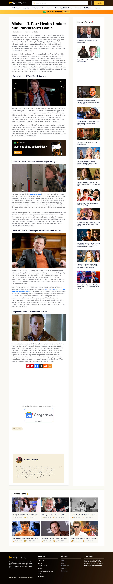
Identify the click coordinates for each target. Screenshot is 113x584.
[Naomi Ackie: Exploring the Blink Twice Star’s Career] (26, 528)
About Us (63, 568)
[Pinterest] (28, 366)
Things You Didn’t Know (63, 8)
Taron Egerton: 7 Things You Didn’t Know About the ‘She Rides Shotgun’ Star (88, 123)
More (97, 8)
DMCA (63, 563)
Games (77, 8)
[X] (41, 366)
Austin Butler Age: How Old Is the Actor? (84, 538)
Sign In (99, 3)
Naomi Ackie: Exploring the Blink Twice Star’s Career (29, 538)
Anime (49, 8)
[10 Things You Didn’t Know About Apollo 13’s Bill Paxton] (55, 528)
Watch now (66, 11)
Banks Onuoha (17, 32)
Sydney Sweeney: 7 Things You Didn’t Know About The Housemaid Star (88, 184)
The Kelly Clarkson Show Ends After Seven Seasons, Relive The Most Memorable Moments (87, 265)
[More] (50, 366)
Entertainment (38, 8)
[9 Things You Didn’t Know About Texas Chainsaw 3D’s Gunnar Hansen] (55, 504)
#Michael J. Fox (17, 429)
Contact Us (64, 571)
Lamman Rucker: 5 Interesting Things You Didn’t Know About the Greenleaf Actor (88, 102)
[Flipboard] (32, 366)
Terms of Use (65, 566)
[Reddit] (45, 366)
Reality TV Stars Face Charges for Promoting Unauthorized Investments (35, 515)
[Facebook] (36, 366)
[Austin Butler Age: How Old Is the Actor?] (84, 528)
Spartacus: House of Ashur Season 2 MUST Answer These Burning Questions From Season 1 (88, 244)
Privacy (63, 560)
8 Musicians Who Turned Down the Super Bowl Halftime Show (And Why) (88, 224)
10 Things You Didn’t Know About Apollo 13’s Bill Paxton (60, 538)
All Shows (87, 8)
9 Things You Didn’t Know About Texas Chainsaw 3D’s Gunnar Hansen (64, 515)
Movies (26, 8)
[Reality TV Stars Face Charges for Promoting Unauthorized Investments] (26, 504)
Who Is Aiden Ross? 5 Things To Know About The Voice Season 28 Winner (88, 286)
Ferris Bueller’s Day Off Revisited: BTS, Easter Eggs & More (87, 204)
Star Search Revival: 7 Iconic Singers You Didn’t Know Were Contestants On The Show (87, 163)
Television (16, 8)
